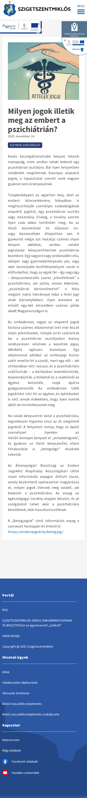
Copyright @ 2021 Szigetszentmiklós (27, 646)
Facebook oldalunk (25, 761)
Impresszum (10, 740)
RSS (5, 610)
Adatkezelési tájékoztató (20, 682)
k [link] (33, 206)
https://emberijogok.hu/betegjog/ (35, 531)
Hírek (6, 672)
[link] (33, 206)
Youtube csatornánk (25, 773)
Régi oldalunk (11, 750)
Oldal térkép (11, 636)
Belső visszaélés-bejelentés (22, 704)
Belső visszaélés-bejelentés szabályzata (30, 714)
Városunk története (15, 693)
